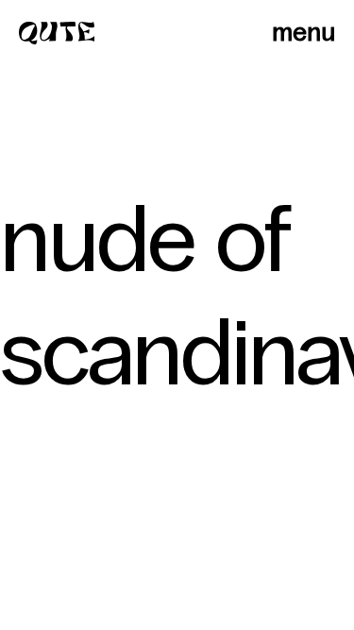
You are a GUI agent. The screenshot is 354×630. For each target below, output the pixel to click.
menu (303, 32)
